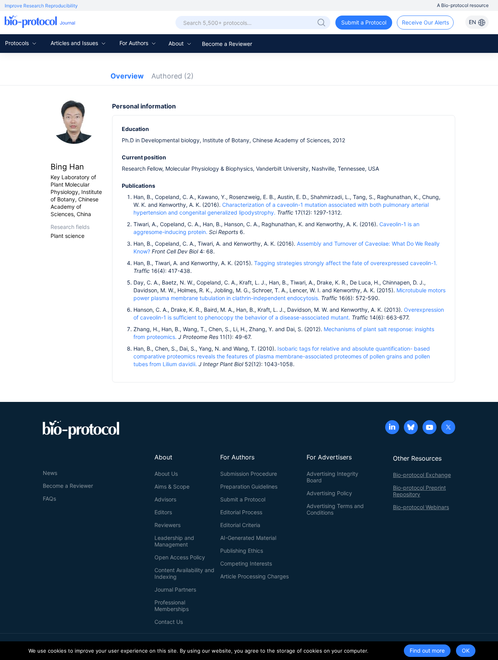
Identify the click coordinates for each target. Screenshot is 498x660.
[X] (448, 428)
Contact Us (168, 621)
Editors (163, 512)
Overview (127, 76)
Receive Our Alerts (425, 22)
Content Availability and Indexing (184, 573)
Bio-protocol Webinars (421, 507)
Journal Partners (175, 589)
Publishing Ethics (241, 550)
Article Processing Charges (254, 576)
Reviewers (167, 525)
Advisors (165, 499)
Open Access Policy (179, 557)
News (50, 473)
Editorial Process (241, 512)
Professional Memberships (171, 605)
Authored (172, 76)
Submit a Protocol (363, 22)
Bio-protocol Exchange (422, 474)
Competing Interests (246, 563)
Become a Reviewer (227, 43)
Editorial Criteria (240, 525)
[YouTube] (430, 428)
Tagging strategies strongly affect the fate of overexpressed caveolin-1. (345, 263)
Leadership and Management (174, 541)
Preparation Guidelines (248, 486)
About (176, 43)
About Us (166, 473)
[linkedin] (392, 428)
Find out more (427, 650)
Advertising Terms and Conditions (335, 509)
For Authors (134, 43)
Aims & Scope (171, 486)
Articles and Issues (75, 43)
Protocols (17, 43)
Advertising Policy (329, 493)
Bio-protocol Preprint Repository (419, 491)
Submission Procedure (248, 473)
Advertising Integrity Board (332, 477)
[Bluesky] (411, 428)
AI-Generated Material (248, 537)
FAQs (49, 498)
